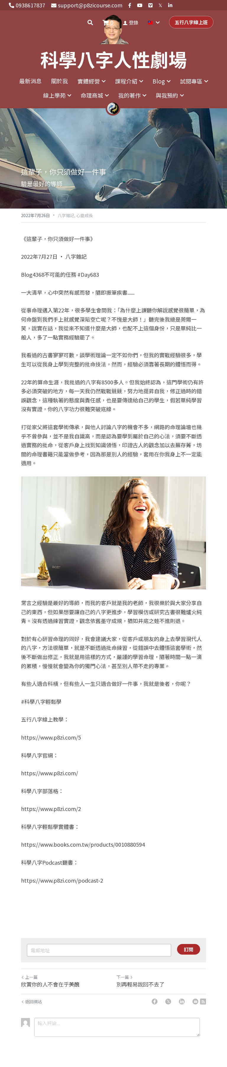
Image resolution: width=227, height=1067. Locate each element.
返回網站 (33, 1001)
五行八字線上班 (191, 22)
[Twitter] (168, 1001)
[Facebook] (155, 1001)
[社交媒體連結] (129, 5)
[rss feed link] (203, 1001)
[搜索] (90, 22)
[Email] (195, 1001)
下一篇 (122, 977)
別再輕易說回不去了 (140, 984)
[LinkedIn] (182, 1001)
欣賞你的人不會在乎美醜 (50, 984)
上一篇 (31, 977)
